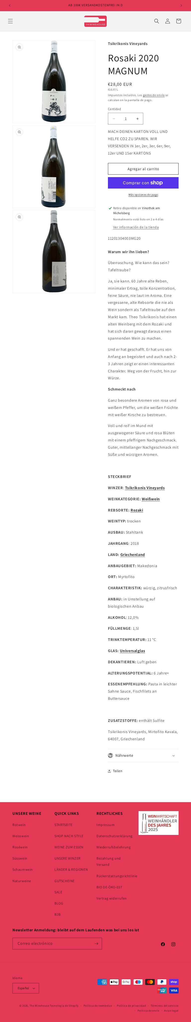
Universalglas (132, 650)
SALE (58, 892)
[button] (10, 21)
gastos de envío (154, 95)
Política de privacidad (131, 1005)
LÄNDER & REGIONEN (71, 869)
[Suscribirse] (96, 943)
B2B (57, 914)
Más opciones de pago (143, 195)
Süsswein (19, 858)
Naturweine (21, 881)
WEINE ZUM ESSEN (69, 847)
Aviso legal (171, 1010)
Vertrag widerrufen (111, 898)
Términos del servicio (165, 1005)
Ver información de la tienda (136, 227)
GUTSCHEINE (64, 881)
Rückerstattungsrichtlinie (117, 876)
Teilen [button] (118, 771)
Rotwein (19, 825)
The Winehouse (39, 1005)
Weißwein (151, 499)
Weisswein (20, 836)
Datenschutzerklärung (114, 836)
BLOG (58, 903)
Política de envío (148, 1010)
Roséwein (20, 847)
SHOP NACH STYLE (69, 836)
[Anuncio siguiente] (181, 5)
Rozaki (137, 510)
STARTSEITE (63, 825)
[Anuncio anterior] (9, 5)
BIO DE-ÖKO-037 (109, 887)
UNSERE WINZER (67, 858)
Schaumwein (22, 869)
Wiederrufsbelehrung (113, 847)
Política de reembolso (98, 1005)
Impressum (105, 825)
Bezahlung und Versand (108, 861)
